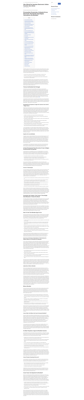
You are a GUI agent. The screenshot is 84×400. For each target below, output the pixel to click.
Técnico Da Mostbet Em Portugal (28, 19)
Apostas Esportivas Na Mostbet (28, 62)
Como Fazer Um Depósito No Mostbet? (29, 42)
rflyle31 (24, 7)
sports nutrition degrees (54, 14)
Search (52, 2)
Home (24, 2)
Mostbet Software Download (28, 51)
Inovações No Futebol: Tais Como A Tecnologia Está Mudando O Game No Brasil (29, 28)
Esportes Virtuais (26, 64)
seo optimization (53, 10)
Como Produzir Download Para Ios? (29, 41)
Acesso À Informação (27, 26)
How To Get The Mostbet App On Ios (29, 30)
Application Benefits (27, 63)
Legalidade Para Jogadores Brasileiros (29, 50)
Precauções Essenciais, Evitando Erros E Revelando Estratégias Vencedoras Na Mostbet (29, 56)
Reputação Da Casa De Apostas (28, 49)
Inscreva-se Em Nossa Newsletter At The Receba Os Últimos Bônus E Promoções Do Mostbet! (29, 33)
